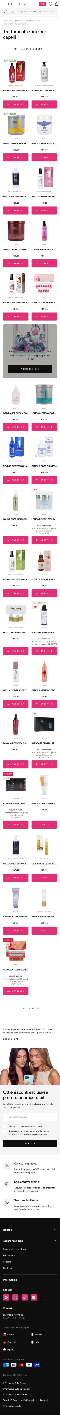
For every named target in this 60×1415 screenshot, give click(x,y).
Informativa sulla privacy (35, 1134)
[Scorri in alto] (55, 1410)
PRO (42, 4)
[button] (3, 4)
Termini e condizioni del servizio (19, 1400)
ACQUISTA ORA (30, 369)
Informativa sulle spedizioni (16, 1388)
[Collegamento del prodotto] (15, 83)
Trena (5, 20)
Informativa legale (12, 1406)
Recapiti (44, 1400)
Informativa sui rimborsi (15, 1394)
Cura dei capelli (30, 20)
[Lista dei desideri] (50, 4)
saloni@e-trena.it (13, 1314)
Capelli (16, 20)
